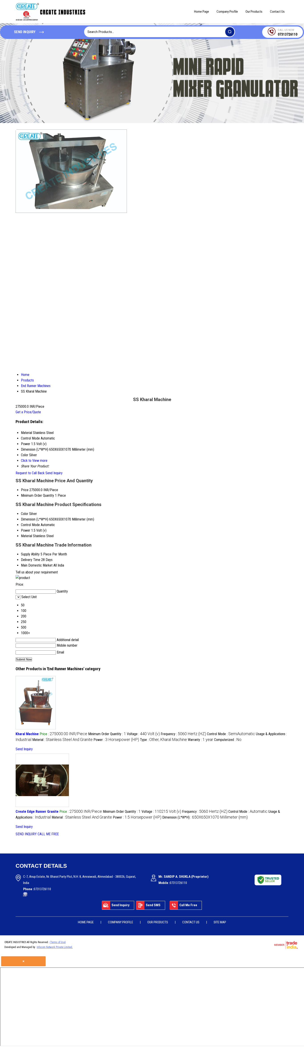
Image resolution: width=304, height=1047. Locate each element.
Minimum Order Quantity (37, 495)
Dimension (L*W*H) (34, 519)
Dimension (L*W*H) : (205, 817)
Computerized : (227, 740)
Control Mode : (231, 734)
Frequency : (183, 734)
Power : (116, 740)
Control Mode (30, 525)
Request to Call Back (30, 473)
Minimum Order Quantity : (107, 734)
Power (25, 530)
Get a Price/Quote (28, 412)
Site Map (220, 922)
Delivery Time (30, 560)
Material (26, 536)
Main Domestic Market (37, 565)
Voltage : (143, 734)
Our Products (253, 12)
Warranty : (200, 740)
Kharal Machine (27, 734)
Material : (62, 740)
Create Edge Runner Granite (37, 811)
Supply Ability (30, 554)
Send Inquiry (54, 473)
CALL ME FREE (48, 834)
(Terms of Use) (58, 942)
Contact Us (277, 12)
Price (24, 490)
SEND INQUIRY (26, 834)
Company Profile (227, 12)
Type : (163, 740)
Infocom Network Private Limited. (55, 947)
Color (24, 514)
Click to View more (34, 460)
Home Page (201, 12)
